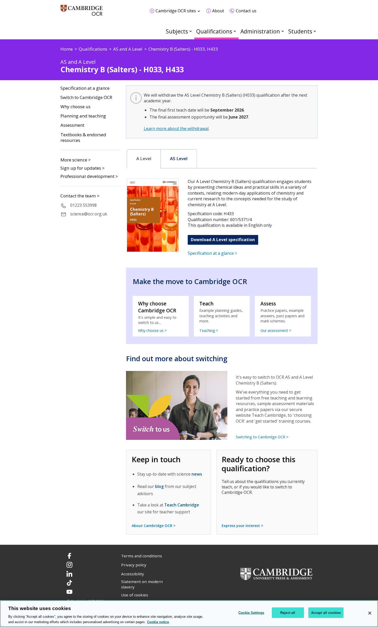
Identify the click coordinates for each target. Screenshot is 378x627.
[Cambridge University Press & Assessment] (276, 573)
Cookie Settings (251, 613)
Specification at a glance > (212, 253)
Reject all (287, 613)
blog (159, 486)
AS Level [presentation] (178, 158)
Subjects (177, 31)
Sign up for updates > (82, 168)
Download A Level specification (223, 239)
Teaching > (208, 330)
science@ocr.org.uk (88, 214)
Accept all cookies (326, 613)
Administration (260, 31)
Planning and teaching (83, 116)
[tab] (144, 158)
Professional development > (89, 176)
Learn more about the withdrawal (176, 128)
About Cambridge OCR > (154, 525)
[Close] (369, 613)
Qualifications (214, 31)
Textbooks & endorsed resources (83, 137)
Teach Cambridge (181, 505)
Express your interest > (242, 525)
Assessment (72, 125)
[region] (189, 613)
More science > (75, 160)
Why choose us (75, 107)
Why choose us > (152, 330)
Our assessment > (275, 330)
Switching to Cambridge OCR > (262, 436)
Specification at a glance (85, 88)
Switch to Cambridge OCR (86, 97)
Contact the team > (80, 196)
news (197, 474)
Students (300, 31)
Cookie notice (158, 622)
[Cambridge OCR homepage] (81, 13)
